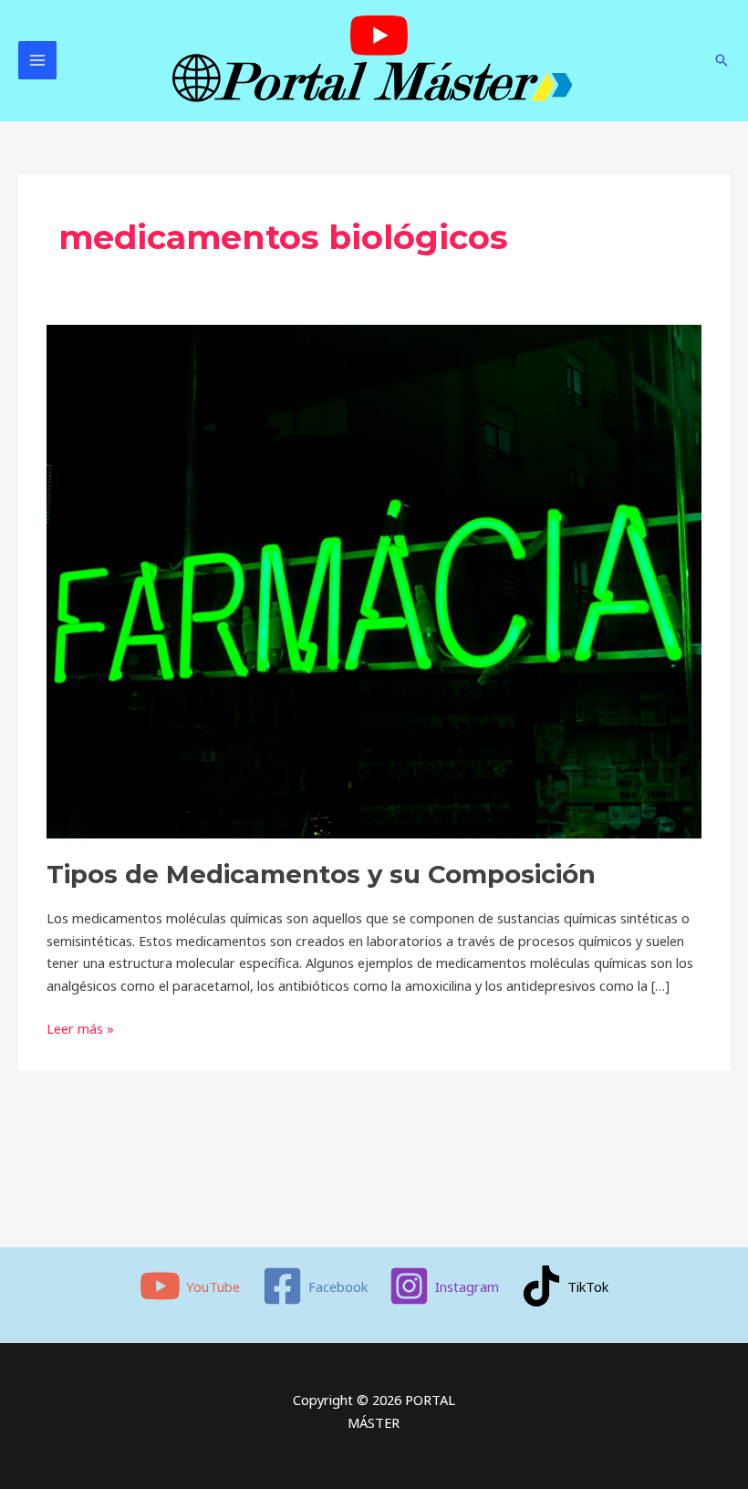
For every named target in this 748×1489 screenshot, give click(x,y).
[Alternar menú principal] (37, 60)
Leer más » (80, 1027)
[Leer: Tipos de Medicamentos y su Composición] (374, 579)
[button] (721, 60)
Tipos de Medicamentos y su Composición (321, 874)
